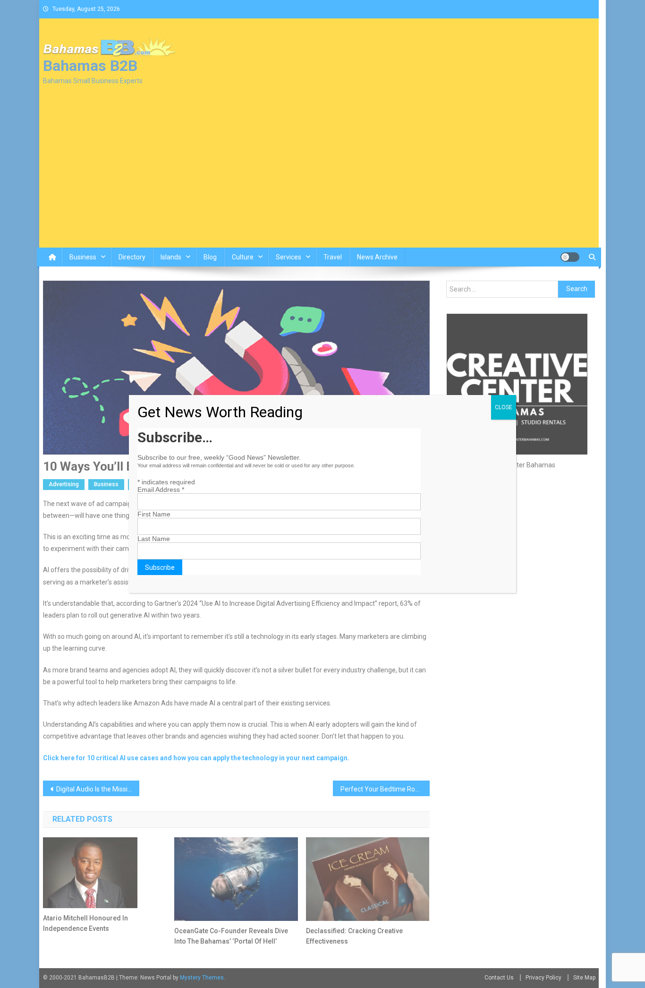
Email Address (160, 489)
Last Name (153, 538)
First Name (153, 514)
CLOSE (503, 407)
